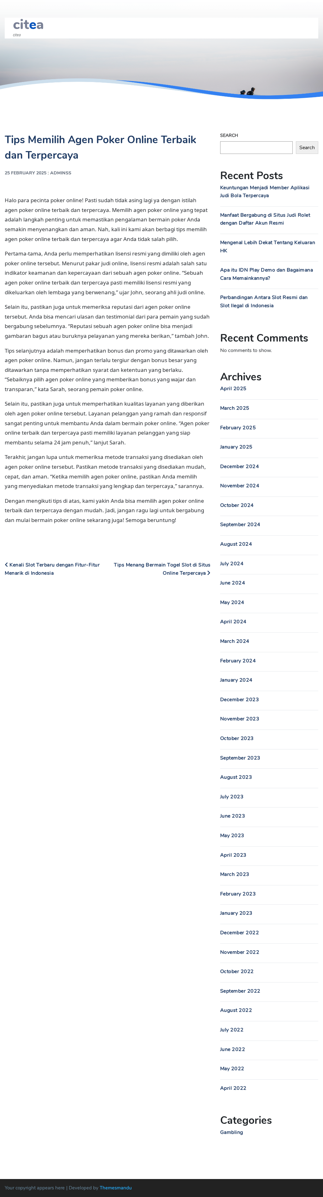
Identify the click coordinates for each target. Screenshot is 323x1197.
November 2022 (240, 952)
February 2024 (238, 660)
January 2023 (236, 913)
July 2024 (232, 563)
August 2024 (236, 544)
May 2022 (232, 1068)
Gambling (231, 1132)
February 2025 (238, 427)
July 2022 (232, 1029)
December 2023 (239, 699)
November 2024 (240, 485)
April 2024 (233, 621)
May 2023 (232, 835)
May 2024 (232, 602)
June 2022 (232, 1049)
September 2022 (240, 991)
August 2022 (236, 1010)
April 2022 (233, 1088)
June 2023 (232, 816)
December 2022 (239, 932)
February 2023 (238, 893)
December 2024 (239, 466)
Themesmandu (116, 1188)
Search (229, 135)
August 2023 (236, 777)
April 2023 (233, 855)
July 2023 (232, 796)
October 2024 (237, 505)
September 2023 (240, 757)
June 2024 (232, 582)
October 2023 (237, 738)
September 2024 (240, 524)
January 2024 (236, 680)
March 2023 (235, 874)
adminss (60, 173)
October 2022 (237, 971)
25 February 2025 (25, 173)
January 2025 (236, 446)
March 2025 (235, 408)
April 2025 (233, 388)
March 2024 (235, 641)
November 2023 (240, 718)
